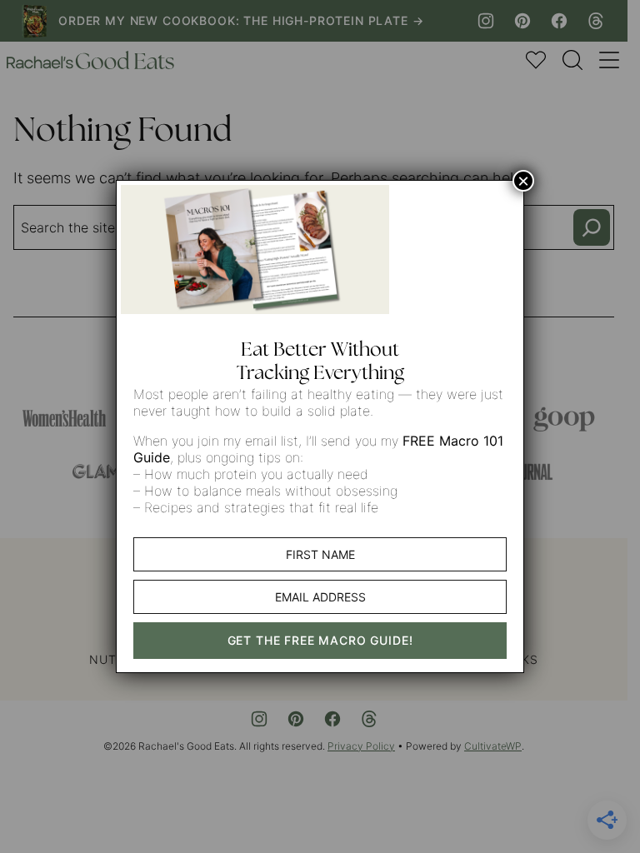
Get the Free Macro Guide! (320, 640)
